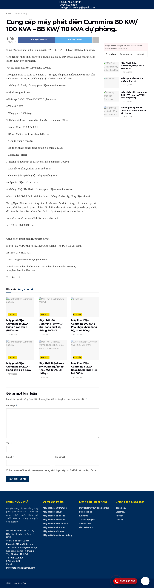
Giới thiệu (120, 512)
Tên (9, 443)
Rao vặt (12, 315)
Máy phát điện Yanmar (54, 531)
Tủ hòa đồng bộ (87, 519)
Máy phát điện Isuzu (53, 512)
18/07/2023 (44, 335)
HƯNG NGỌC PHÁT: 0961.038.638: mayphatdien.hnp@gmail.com (77, 4)
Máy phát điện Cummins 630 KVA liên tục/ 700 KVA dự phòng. (134, 95)
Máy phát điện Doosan (54, 519)
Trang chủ (121, 508)
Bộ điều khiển (85, 512)
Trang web (60, 457)
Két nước (83, 515)
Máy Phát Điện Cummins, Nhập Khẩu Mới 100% (132, 66)
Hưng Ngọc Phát (19, 583)
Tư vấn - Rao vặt (21, 14)
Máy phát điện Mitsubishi (55, 523)
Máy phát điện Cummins (55, 508)
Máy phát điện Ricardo (54, 515)
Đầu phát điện (86, 527)
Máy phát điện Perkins (54, 527)
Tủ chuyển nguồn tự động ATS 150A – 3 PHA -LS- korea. (134, 110)
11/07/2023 (77, 335)
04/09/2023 (12, 335)
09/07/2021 (44, 377)
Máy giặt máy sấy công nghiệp (94, 508)
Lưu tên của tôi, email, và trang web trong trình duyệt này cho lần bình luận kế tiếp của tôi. (53, 470)
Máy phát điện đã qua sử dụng (57, 535)
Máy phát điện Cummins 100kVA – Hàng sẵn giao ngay (18, 366)
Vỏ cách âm (85, 523)
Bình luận (11, 405)
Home (8, 14)
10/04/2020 (77, 377)
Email (10, 456)
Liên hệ (119, 519)
